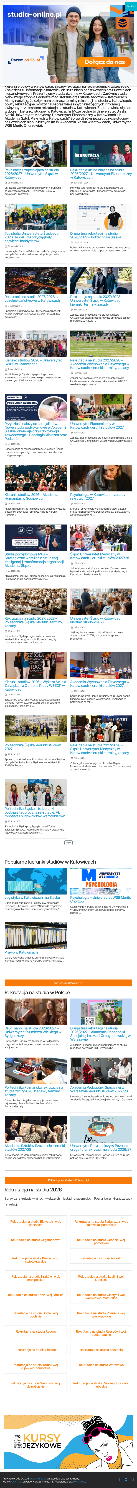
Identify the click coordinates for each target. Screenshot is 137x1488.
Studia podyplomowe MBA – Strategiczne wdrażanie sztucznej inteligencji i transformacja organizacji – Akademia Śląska (35, 560)
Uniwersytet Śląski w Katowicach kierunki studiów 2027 (96, 620)
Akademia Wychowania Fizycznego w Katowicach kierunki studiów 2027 (100, 684)
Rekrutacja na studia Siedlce (36, 1350)
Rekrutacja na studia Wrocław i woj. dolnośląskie (36, 1384)
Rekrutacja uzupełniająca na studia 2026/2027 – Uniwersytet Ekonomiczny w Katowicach (101, 174)
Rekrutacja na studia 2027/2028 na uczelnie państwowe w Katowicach (32, 299)
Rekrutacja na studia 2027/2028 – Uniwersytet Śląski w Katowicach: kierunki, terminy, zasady (96, 300)
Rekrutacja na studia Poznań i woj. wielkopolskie (101, 1314)
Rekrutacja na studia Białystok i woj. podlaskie (35, 1223)
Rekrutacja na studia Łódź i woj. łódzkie (36, 1295)
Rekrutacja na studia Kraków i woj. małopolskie (35, 1278)
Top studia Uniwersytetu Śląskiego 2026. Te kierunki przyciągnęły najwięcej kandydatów (32, 237)
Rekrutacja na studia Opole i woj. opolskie (36, 1314)
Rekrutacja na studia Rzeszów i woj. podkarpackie (101, 1333)
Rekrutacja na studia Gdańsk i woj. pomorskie (101, 1241)
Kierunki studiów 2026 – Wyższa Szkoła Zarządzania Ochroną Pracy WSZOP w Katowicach (35, 685)
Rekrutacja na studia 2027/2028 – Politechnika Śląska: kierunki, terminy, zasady (34, 622)
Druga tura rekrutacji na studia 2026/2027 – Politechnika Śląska (95, 235)
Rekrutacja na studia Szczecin (101, 1350)
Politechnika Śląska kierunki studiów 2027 (33, 747)
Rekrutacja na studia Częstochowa (35, 1240)
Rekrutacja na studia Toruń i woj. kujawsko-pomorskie (36, 1366)
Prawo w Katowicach (21, 952)
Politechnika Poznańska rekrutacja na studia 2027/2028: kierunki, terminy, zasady (34, 1091)
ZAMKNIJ (131, 6)
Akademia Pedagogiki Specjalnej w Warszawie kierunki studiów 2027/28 (99, 1089)
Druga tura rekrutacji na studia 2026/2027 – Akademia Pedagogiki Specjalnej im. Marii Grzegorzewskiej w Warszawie (100, 1034)
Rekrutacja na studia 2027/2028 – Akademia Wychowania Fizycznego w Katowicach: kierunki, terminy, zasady (100, 364)
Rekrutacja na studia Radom (36, 1331)
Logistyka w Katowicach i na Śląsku (32, 897)
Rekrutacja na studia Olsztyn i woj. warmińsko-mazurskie (101, 1296)
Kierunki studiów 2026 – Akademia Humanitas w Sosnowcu (31, 497)
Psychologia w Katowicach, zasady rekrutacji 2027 (97, 497)
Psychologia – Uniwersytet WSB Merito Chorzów (100, 899)
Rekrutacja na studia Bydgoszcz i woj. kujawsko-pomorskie (101, 1223)
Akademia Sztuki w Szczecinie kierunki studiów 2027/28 (35, 1148)
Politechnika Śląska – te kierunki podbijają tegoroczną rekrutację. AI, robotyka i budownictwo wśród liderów (35, 812)
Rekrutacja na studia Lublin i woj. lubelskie (101, 1278)
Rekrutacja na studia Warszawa (101, 1365)
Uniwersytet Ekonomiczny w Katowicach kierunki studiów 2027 (97, 426)
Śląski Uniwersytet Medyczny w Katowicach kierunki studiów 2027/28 (99, 556)
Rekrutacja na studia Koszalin (101, 1258)
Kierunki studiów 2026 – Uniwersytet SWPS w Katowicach (33, 362)
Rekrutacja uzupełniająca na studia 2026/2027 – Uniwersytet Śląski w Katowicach (32, 174)
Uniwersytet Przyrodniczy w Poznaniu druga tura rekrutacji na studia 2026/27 (100, 1148)
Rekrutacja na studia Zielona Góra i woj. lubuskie (101, 1384)
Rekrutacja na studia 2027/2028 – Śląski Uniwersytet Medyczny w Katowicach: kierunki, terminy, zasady (99, 749)
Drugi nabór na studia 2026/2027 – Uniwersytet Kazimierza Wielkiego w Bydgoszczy (33, 1032)
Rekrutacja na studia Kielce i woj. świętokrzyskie (35, 1259)
